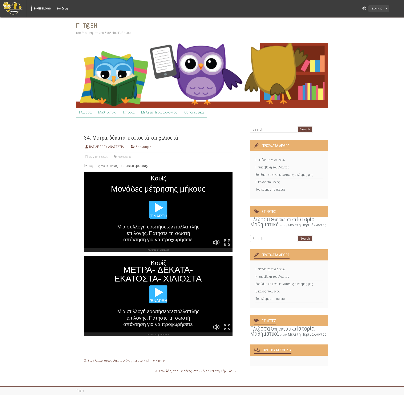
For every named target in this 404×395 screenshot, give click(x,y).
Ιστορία (128, 112)
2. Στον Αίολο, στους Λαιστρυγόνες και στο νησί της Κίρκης (122, 361)
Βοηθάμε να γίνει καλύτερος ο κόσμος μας (284, 175)
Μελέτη (283, 225)
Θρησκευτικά (194, 112)
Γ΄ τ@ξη (86, 25)
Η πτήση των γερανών (270, 160)
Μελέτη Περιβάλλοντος (159, 112)
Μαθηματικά (107, 112)
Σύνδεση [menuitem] (62, 8)
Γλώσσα (85, 112)
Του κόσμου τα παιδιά (270, 189)
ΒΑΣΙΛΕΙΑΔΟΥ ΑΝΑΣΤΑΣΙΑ (106, 147)
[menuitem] (13, 8)
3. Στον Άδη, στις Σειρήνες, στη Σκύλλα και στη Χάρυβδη (196, 371)
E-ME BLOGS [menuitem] (42, 8)
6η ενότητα (143, 147)
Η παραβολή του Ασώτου (272, 167)
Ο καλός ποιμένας (267, 182)
